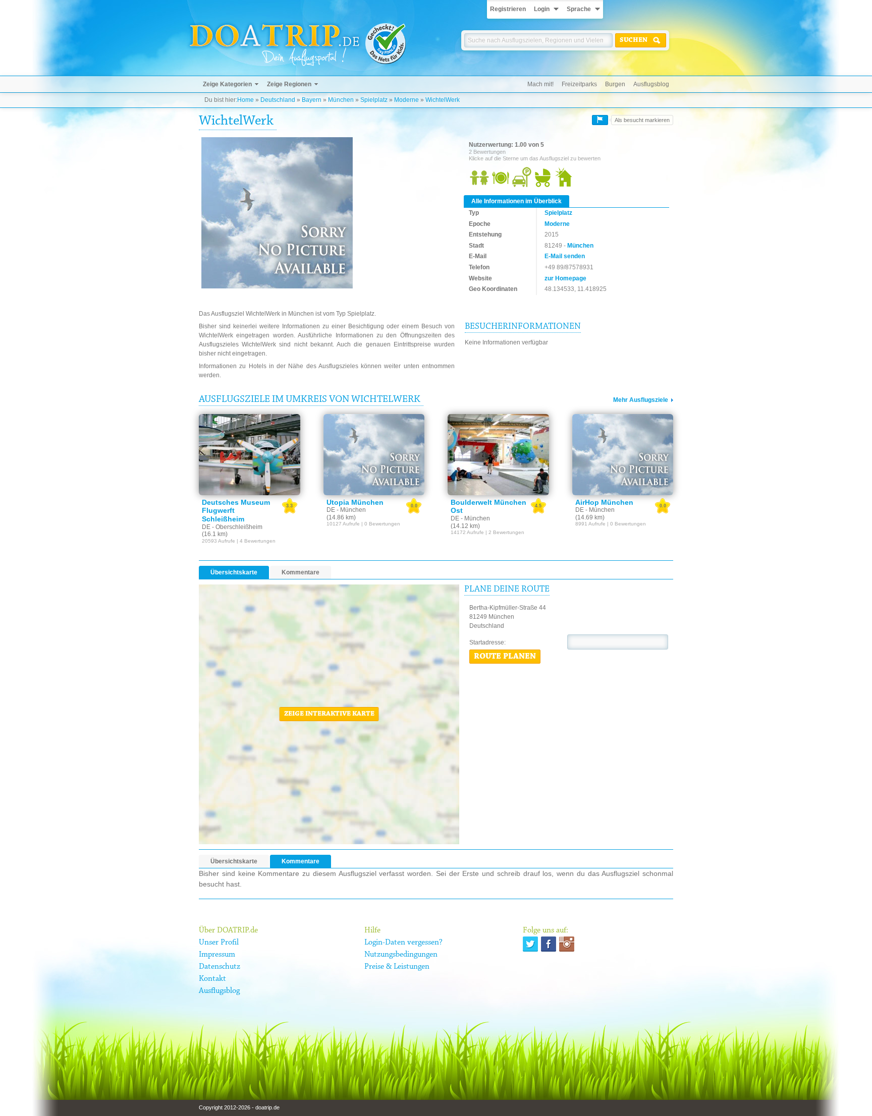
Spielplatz (374, 99)
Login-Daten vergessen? (403, 942)
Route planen (505, 657)
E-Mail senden (564, 256)
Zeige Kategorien (227, 84)
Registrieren (508, 9)
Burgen (615, 84)
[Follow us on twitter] (530, 944)
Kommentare (300, 572)
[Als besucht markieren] (600, 120)
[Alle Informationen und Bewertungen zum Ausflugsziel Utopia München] (374, 454)
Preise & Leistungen (396, 967)
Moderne (406, 99)
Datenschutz (219, 967)
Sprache (579, 9)
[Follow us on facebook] (548, 944)
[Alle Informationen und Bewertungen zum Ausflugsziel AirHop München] (623, 454)
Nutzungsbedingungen (401, 955)
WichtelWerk (442, 99)
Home (245, 99)
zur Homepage (565, 278)
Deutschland (277, 99)
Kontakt (212, 979)
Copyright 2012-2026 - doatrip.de (239, 1107)
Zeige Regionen (289, 84)
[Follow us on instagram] (566, 944)
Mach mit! (540, 84)
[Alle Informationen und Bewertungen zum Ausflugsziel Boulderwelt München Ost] (498, 454)
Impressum (217, 955)
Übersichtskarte (233, 572)
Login (542, 9)
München (341, 99)
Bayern (311, 99)
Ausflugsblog (651, 84)
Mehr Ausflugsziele (640, 399)
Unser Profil (219, 942)
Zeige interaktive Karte (329, 714)
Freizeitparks (579, 84)
